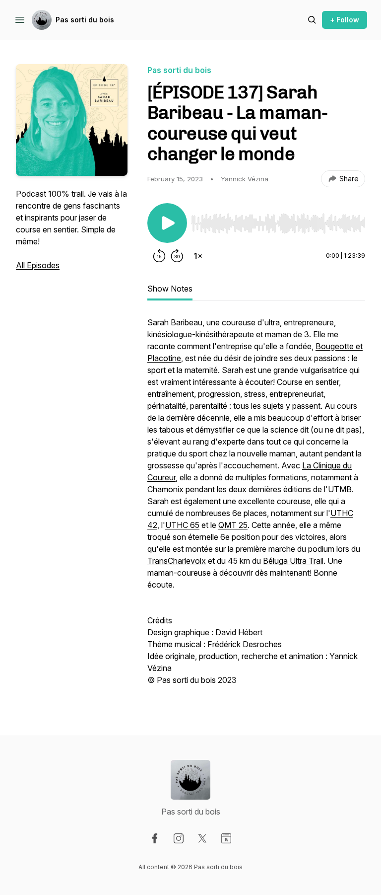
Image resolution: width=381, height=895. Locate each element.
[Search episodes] (312, 20)
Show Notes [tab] (169, 289)
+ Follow (344, 19)
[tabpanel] (256, 506)
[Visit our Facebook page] (155, 838)
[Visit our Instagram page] (179, 838)
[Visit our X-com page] (202, 838)
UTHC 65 (182, 525)
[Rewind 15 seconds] (159, 256)
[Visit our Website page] (226, 838)
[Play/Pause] (167, 223)
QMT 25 (233, 525)
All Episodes (38, 265)
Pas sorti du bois (85, 19)
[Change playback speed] (198, 256)
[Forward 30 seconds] (177, 256)
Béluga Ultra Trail (293, 561)
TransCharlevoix (176, 561)
